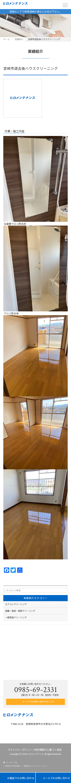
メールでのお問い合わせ (53, 778)
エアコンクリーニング (16, 604)
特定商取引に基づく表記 (48, 749)
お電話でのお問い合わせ (17, 778)
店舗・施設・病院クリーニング (20, 610)
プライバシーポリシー (20, 749)
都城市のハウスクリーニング (35, 766)
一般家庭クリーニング (16, 617)
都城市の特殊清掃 (12, 766)
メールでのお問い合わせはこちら (38, 701)
